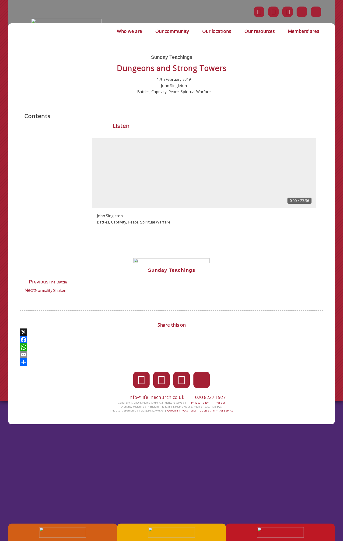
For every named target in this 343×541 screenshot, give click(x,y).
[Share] (171, 362)
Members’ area (303, 31)
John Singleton (174, 85)
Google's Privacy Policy (181, 410)
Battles (143, 91)
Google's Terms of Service (216, 410)
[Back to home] (67, 21)
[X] (171, 332)
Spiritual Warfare (196, 91)
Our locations (216, 31)
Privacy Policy (199, 402)
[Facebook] (273, 12)
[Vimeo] (287, 12)
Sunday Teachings (171, 57)
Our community (172, 31)
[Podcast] (302, 12)
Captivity (159, 91)
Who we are (129, 31)
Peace (173, 91)
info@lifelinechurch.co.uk (156, 397)
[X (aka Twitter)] (259, 12)
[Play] (103, 199)
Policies (220, 402)
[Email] (171, 354)
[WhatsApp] (171, 347)
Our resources (260, 31)
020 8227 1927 (210, 397)
